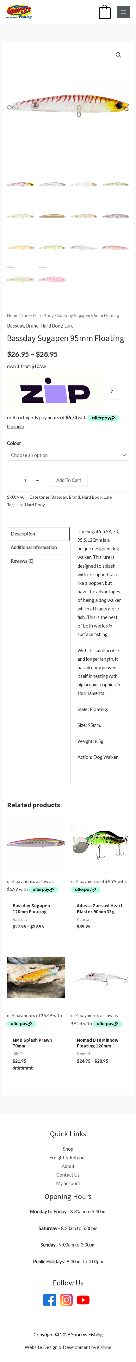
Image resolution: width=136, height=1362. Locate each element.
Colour (14, 443)
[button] (118, 55)
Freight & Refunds (68, 1157)
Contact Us (68, 1175)
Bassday (15, 325)
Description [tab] (23, 533)
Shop (68, 1149)
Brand (32, 325)
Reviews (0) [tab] (22, 561)
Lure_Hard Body (30, 504)
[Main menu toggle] (123, 12)
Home (12, 315)
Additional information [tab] (34, 547)
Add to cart (68, 480)
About (68, 1166)
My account (68, 1183)
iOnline (104, 1347)
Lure (26, 315)
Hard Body (43, 315)
